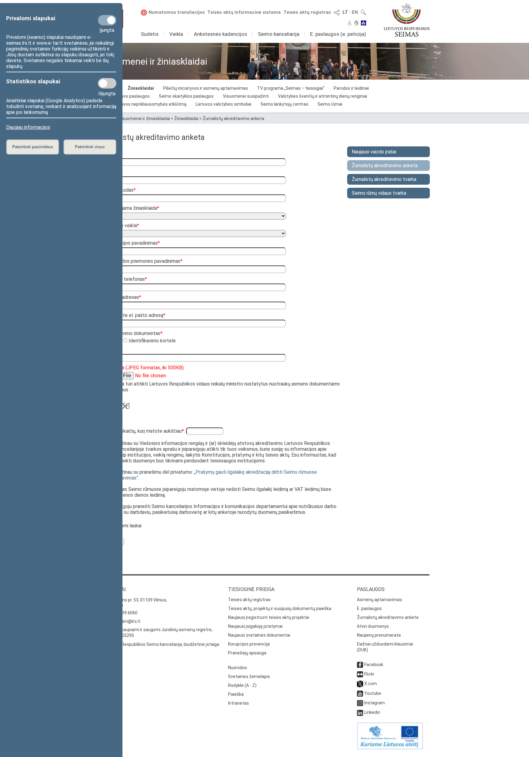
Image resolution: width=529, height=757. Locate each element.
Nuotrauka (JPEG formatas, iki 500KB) (143, 368)
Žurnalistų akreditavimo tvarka (384, 179)
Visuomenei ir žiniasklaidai (144, 118)
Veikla (176, 34)
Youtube (372, 693)
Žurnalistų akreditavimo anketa (233, 118)
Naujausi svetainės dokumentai (259, 635)
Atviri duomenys (373, 626)
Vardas (110, 154)
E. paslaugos (369, 608)
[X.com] (360, 683)
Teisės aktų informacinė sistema (244, 12)
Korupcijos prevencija (249, 644)
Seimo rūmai (329, 104)
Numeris (112, 349)
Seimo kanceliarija (278, 34)
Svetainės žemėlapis (249, 676)
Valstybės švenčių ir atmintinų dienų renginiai (322, 96)
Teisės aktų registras (307, 12)
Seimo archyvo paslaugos (124, 96)
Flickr (369, 674)
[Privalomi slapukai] (107, 20)
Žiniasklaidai (141, 88)
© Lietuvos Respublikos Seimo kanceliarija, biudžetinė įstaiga (159, 644)
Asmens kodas (119, 190)
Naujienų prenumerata (379, 635)
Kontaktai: (113, 589)
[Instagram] (360, 702)
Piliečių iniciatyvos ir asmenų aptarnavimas (205, 88)
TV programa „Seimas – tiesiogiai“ (291, 88)
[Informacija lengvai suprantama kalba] (363, 24)
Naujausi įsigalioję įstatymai (255, 626)
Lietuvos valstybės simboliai (223, 104)
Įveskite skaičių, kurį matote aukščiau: (144, 431)
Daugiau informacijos (28, 127)
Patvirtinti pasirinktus (32, 147)
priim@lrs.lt (129, 621)
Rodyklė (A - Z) (242, 685)
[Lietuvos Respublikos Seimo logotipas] (407, 20)
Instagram (374, 702)
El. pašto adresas (121, 297)
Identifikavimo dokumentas (132, 333)
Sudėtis (150, 34)
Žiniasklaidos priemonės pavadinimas (142, 261)
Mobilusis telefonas (124, 279)
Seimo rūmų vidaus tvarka (379, 193)
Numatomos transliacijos (176, 12)
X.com (370, 683)
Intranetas (238, 703)
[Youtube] (360, 693)
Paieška (236, 694)
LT (345, 12)
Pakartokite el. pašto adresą (133, 315)
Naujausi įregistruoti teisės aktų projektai (268, 617)
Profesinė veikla (120, 225)
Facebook (373, 664)
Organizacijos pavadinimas (131, 243)
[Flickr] (360, 674)
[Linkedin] (360, 712)
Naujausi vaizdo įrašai (374, 152)
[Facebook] (360, 664)
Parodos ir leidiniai (351, 88)
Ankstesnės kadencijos (220, 34)
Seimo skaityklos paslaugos (186, 96)
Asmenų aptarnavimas (379, 599)
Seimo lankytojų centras (284, 104)
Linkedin (372, 712)
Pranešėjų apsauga (247, 652)
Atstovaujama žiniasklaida (130, 208)
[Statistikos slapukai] (107, 83)
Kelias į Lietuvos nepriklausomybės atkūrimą (142, 104)
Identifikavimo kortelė (151, 341)
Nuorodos (237, 667)
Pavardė (112, 172)
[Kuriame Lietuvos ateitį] (390, 747)
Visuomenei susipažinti (246, 96)
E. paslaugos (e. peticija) (338, 34)
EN (355, 12)
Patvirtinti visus (90, 147)
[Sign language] (356, 24)
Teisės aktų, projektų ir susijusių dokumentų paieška (279, 608)
